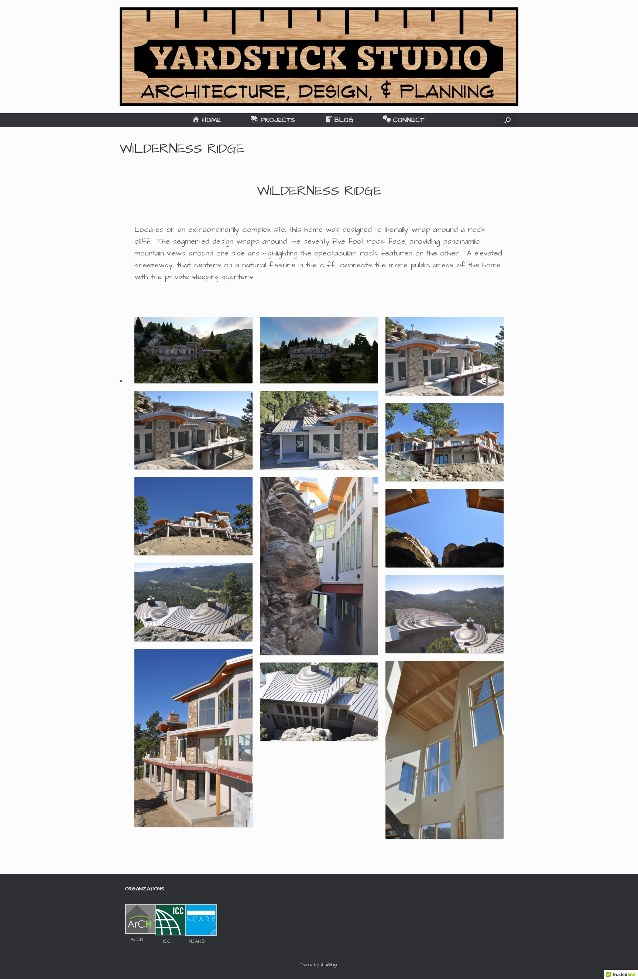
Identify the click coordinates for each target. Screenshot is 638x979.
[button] (507, 120)
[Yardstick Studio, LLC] (319, 56)
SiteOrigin (329, 965)
